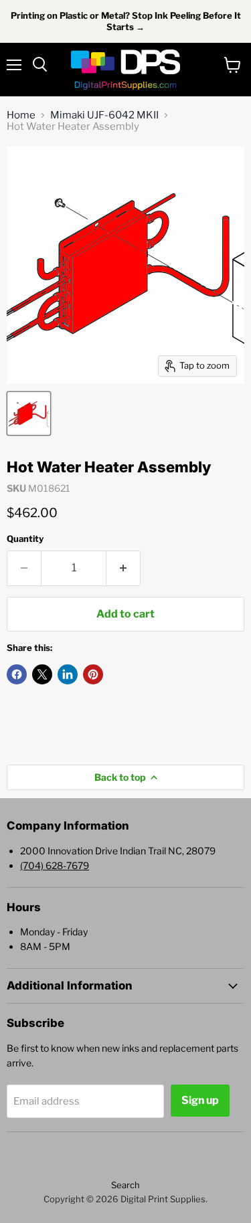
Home (21, 115)
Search (125, 1185)
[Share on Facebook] (17, 674)
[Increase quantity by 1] (123, 568)
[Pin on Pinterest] (93, 674)
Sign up (200, 1100)
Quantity (25, 539)
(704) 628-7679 (54, 865)
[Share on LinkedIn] (68, 674)
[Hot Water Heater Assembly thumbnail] (28, 413)
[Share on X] (42, 674)
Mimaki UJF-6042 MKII (104, 115)
